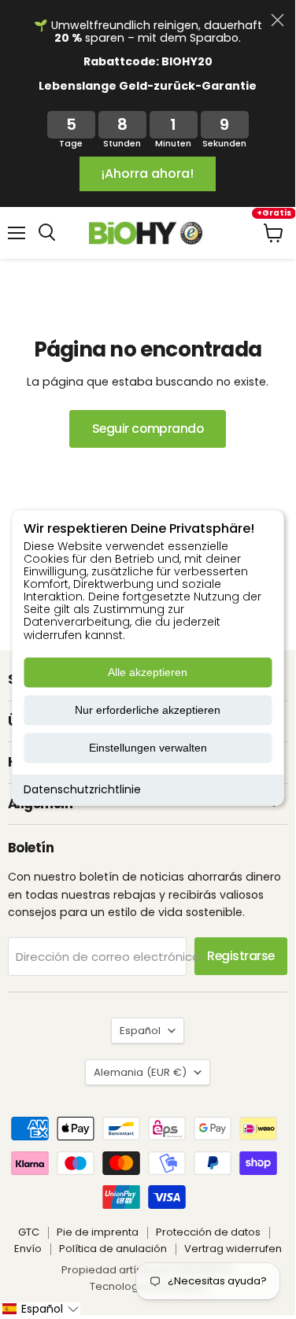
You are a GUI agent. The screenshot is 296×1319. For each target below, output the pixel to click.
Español (140, 1030)
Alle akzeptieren (147, 672)
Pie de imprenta (98, 1232)
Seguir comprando (147, 428)
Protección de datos (208, 1232)
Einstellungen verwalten (148, 747)
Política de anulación (113, 1248)
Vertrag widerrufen (233, 1248)
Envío (28, 1248)
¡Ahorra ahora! (148, 173)
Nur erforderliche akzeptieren (147, 710)
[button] (40, 1308)
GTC (28, 1232)
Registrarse (241, 956)
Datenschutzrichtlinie (82, 789)
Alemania (140, 1072)
